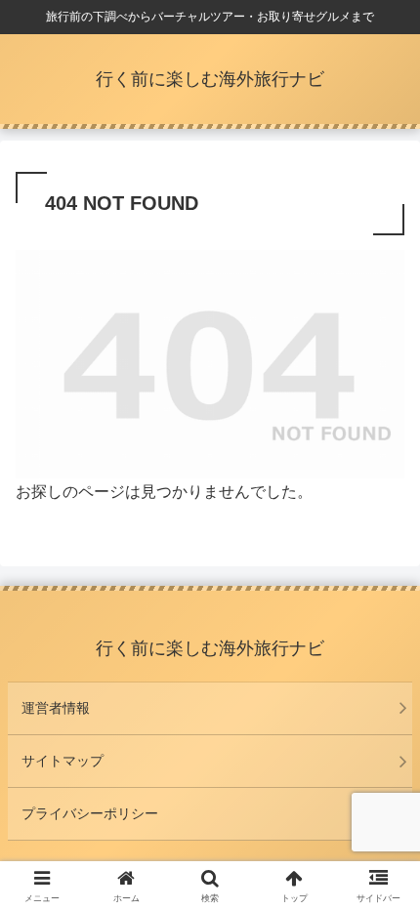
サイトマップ (62, 760)
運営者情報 (55, 708)
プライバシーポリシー (89, 813)
